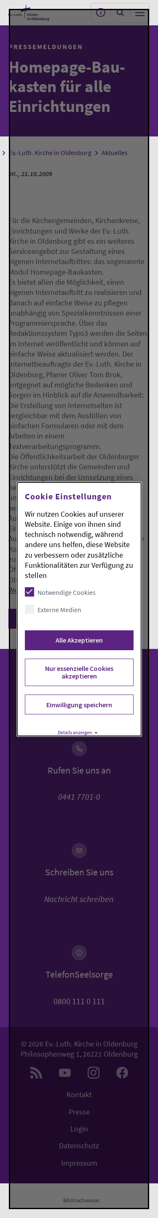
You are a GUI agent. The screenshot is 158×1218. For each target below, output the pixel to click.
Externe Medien (59, 609)
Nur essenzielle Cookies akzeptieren (79, 672)
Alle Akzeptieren (78, 640)
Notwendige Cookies (66, 592)
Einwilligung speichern (79, 704)
